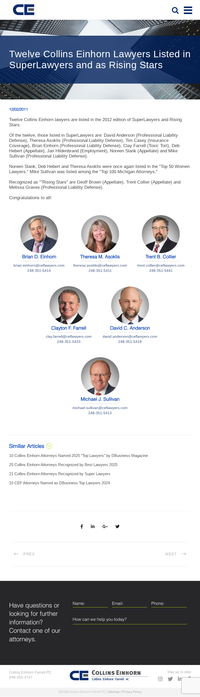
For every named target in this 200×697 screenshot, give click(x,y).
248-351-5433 (68, 342)
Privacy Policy (132, 692)
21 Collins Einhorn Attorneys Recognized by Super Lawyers (59, 474)
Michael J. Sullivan (100, 399)
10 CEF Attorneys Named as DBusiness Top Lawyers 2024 (59, 483)
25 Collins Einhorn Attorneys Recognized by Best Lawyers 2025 (63, 464)
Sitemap (114, 692)
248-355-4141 (21, 677)
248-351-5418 (130, 342)
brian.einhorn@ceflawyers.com (39, 265)
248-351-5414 (39, 270)
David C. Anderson (130, 328)
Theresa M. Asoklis (100, 257)
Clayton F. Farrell (68, 328)
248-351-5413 (100, 413)
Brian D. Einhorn (39, 257)
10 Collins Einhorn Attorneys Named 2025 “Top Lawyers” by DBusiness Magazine (78, 455)
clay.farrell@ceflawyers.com (69, 336)
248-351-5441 (161, 270)
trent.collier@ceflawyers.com (161, 265)
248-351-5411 (100, 270)
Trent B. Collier (161, 257)
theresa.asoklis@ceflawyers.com (100, 265)
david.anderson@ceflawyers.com (130, 336)
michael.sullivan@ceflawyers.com (100, 408)
